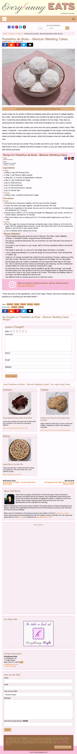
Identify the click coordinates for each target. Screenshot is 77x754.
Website (8, 366)
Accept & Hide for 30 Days (62, 747)
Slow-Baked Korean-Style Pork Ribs (17, 417)
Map (21, 662)
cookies (23, 304)
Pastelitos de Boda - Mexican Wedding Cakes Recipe (43, 34)
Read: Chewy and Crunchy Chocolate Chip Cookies (55, 430)
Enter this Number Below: (16, 721)
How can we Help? (11, 691)
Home (5, 34)
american (10, 304)
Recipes (12, 34)
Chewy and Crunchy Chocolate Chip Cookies (55, 418)
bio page (21, 517)
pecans (37, 304)
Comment (9, 334)
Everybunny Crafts (61, 513)
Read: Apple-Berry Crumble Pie (12, 474)
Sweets (19, 34)
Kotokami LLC (43, 752)
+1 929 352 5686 (10, 666)
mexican (30, 304)
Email (7, 359)
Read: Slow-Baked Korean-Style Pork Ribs (15, 428)
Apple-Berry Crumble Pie (13, 464)
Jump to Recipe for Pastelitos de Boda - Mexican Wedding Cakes (38, 109)
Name (8, 353)
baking (17, 304)
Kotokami (64, 13)
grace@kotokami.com (44, 517)
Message (7, 698)
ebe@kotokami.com (11, 664)
